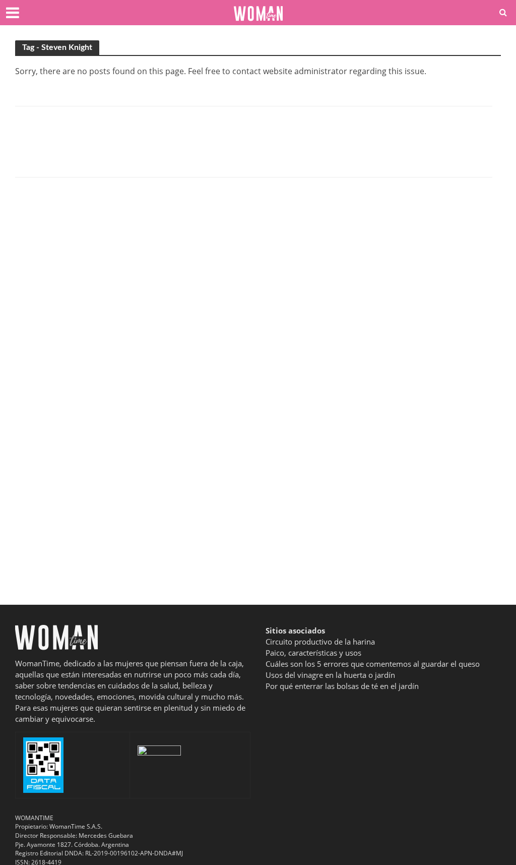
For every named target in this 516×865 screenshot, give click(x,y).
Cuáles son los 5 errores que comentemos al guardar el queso (373, 664)
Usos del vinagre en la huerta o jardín (330, 675)
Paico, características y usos (313, 653)
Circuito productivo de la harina (320, 642)
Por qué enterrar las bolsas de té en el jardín (342, 686)
